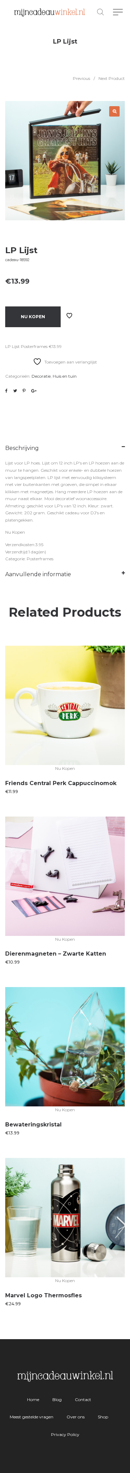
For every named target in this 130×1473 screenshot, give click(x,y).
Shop (103, 1416)
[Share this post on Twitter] (15, 391)
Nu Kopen (33, 316)
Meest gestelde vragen (31, 1416)
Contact (83, 1399)
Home (33, 1399)
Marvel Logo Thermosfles (43, 1295)
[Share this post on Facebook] (6, 391)
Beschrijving (22, 448)
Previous (81, 78)
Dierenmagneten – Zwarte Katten (55, 953)
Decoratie (41, 376)
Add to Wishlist (69, 315)
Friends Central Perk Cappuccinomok (60, 783)
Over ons (76, 1416)
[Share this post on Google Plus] (33, 391)
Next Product (111, 78)
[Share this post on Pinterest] (24, 391)
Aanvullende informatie (38, 574)
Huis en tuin (65, 376)
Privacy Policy (65, 1434)
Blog (57, 1399)
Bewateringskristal (33, 1124)
